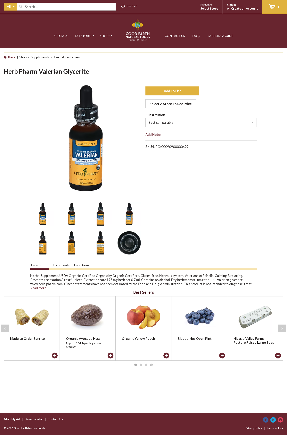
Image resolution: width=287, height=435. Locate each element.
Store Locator (34, 419)
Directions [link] (81, 265)
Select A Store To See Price (171, 104)
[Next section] (282, 328)
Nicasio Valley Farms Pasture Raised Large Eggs (254, 340)
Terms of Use (275, 428)
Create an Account (244, 8)
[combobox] (10, 7)
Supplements (40, 57)
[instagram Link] (280, 420)
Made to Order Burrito (27, 338)
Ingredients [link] (61, 265)
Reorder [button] (132, 6)
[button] (42, 214)
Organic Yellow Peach (138, 338)
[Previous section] (5, 328)
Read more (38, 288)
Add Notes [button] (153, 135)
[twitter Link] (273, 420)
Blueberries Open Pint (195, 338)
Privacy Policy (253, 428)
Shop (23, 57)
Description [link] (39, 265)
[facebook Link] (265, 420)
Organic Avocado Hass (83, 338)
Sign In (231, 4)
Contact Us (55, 419)
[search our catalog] (21, 7)
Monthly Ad (12, 419)
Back (11, 57)
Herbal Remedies (67, 57)
